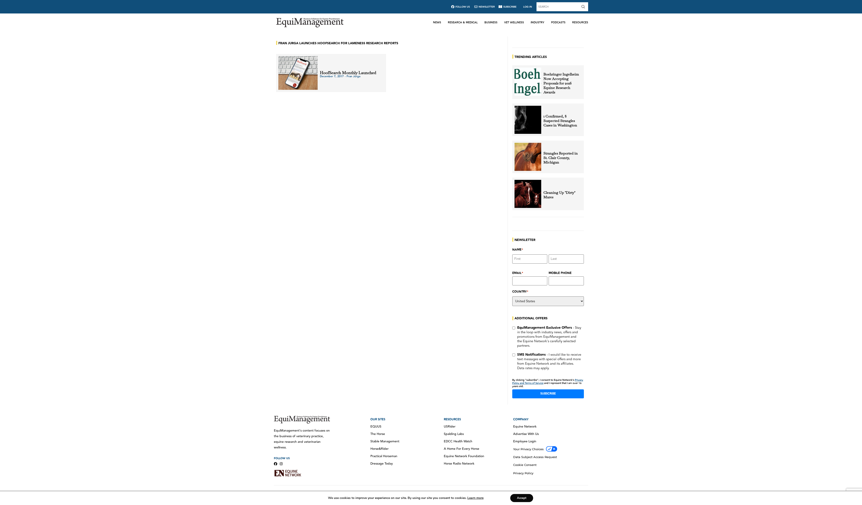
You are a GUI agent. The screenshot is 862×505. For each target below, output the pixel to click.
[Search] (584, 6)
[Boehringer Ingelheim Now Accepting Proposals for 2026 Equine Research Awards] (528, 82)
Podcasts (558, 22)
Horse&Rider (379, 448)
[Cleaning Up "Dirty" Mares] (528, 194)
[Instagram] (281, 463)
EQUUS (375, 426)
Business (490, 22)
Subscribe (548, 393)
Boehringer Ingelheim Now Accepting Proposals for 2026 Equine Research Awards (561, 83)
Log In (527, 6)
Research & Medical (463, 22)
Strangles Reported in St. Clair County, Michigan (560, 158)
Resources (580, 22)
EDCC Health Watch (458, 441)
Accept (521, 498)
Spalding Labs (454, 434)
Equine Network (525, 426)
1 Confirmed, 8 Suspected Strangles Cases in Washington (560, 121)
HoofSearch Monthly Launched (348, 72)
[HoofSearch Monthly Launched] (298, 73)
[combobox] (558, 6)
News (437, 22)
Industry (537, 22)
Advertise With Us (526, 434)
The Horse (377, 434)
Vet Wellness (514, 22)
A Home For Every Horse (461, 448)
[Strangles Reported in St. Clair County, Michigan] (528, 157)
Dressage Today (381, 463)
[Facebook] (275, 463)
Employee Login (524, 441)
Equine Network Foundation (464, 456)
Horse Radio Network (459, 463)
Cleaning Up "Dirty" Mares (559, 194)
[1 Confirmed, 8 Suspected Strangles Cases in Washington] (528, 120)
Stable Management (384, 441)
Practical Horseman (383, 456)
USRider (449, 426)
